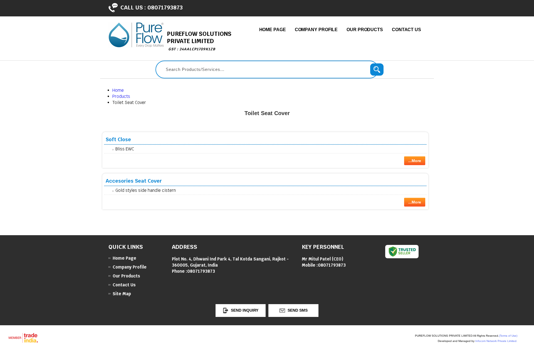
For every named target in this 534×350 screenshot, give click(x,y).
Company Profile (316, 29)
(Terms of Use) (508, 335)
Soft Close (118, 139)
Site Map (122, 293)
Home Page (272, 29)
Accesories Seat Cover (134, 181)
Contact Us (406, 29)
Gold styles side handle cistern (145, 190)
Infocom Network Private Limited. (496, 340)
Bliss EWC (124, 149)
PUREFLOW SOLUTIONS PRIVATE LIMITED (199, 40)
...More (414, 160)
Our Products (365, 29)
